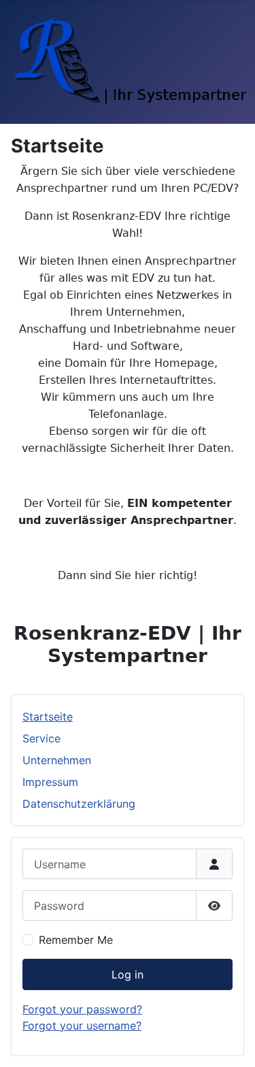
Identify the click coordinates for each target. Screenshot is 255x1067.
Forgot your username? (81, 1025)
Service (41, 738)
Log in (127, 974)
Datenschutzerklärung (78, 803)
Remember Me (76, 940)
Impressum (50, 782)
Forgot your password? (82, 1009)
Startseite (47, 716)
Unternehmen (56, 760)
